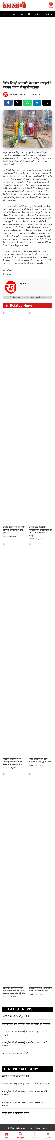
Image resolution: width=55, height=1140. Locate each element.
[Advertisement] (27, 46)
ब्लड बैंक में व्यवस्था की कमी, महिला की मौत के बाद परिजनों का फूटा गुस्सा (14, 530)
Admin (16, 94)
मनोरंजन (38, 14)
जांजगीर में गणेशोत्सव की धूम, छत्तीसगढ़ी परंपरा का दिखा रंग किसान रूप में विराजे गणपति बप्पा (13, 762)
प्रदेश (21, 14)
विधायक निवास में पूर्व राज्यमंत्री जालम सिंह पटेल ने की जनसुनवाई (26, 1024)
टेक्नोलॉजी (48, 14)
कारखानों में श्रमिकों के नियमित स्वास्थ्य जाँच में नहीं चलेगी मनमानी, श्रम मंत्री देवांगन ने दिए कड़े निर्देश (14, 991)
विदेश (29, 14)
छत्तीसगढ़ (9, 270)
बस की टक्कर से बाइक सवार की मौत (15, 1053)
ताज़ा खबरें (5, 14)
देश (14, 14)
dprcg (9, 274)
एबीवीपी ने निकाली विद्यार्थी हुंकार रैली (15, 1016)
